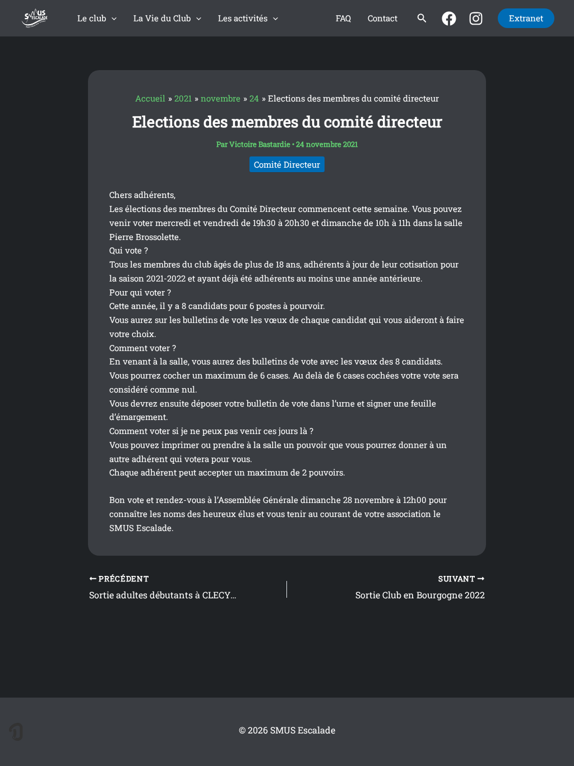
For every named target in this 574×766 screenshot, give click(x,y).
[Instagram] (476, 18)
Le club (91, 18)
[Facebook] (449, 18)
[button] (111, 18)
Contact (382, 18)
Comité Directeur (287, 164)
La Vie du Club (162, 18)
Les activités (242, 18)
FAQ (343, 18)
